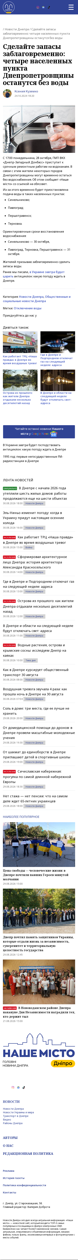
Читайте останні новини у (39, 431)
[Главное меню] (71, 7)
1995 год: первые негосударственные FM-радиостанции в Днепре (33, 459)
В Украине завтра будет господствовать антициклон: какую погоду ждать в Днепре (34, 447)
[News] (43, 7)
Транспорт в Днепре (15, 1116)
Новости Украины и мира (18, 1112)
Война (29, 547)
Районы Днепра (12, 1123)
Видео (7, 1119)
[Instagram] (38, 7)
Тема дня (31, 660)
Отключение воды (27, 308)
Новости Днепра (17, 29)
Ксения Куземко (26, 91)
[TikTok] (49, 7)
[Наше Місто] (9, 7)
